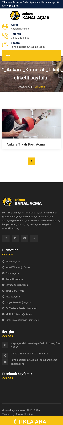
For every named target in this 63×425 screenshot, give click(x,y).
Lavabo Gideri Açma (17, 285)
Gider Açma (12, 273)
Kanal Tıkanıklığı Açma (18, 267)
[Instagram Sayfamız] (34, 238)
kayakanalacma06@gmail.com (28, 47)
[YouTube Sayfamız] (24, 238)
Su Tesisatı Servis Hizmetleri (21, 308)
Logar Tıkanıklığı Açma (18, 302)
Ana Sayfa (24, 86)
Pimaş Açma (13, 261)
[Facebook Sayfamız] (15, 238)
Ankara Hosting (24, 414)
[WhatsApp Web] (6, 238)
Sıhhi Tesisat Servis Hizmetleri (22, 320)
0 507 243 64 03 (20, 38)
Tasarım (6, 414)
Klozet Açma (13, 296)
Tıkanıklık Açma (14, 279)
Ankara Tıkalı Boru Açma (26, 144)
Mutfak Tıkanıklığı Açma (19, 314)
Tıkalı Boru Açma (15, 291)
